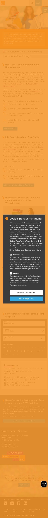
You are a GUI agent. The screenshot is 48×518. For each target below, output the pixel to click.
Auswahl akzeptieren (26, 292)
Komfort (16, 273)
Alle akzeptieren (26, 299)
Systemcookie (18, 255)
